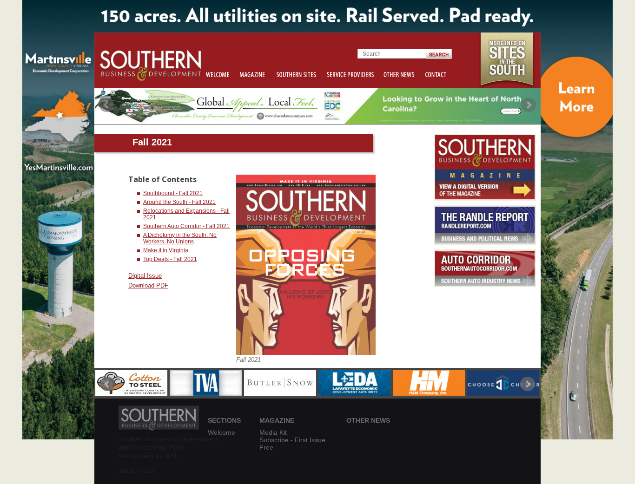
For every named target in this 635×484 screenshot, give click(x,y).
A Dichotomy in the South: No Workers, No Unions (180, 238)
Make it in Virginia (165, 250)
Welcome (221, 432)
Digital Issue (145, 275)
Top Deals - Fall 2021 (170, 259)
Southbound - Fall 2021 (173, 193)
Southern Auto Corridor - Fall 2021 (186, 226)
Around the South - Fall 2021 (179, 202)
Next (528, 105)
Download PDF (148, 285)
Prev (106, 105)
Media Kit (273, 432)
